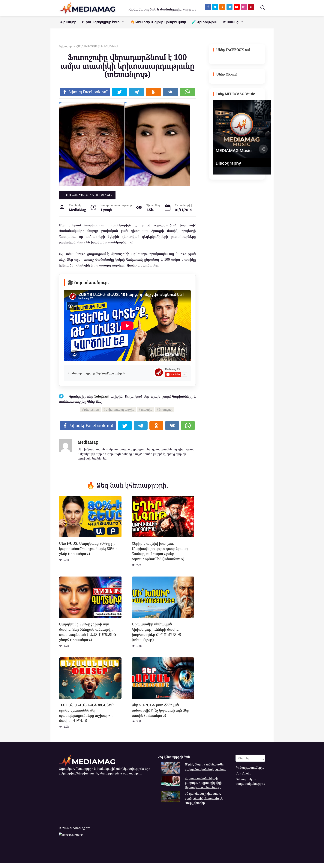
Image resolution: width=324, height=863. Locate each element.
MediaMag (88, 442)
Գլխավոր (68, 22)
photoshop (91, 409)
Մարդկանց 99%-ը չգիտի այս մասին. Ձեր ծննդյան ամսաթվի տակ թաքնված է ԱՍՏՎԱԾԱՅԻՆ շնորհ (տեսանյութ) (87, 631)
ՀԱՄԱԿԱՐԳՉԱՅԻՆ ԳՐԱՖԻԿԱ (87, 195)
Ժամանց (230, 22)
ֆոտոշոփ (165, 409)
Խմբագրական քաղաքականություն (250, 781)
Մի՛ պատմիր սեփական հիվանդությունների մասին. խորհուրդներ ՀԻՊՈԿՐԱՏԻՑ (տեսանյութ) (156, 631)
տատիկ (146, 409)
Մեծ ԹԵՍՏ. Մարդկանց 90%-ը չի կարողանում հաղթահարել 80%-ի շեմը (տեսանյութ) (88, 548)
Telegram (101, 396)
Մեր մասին (243, 773)
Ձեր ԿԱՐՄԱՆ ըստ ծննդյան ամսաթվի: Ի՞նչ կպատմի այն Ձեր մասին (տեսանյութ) (160, 710)
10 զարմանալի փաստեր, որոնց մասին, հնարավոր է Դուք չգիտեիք (204, 798)
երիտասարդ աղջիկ (120, 409)
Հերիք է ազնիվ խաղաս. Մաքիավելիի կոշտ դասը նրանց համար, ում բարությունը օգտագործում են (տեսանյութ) (160, 551)
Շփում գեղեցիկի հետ (101, 22)
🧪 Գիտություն (204, 22)
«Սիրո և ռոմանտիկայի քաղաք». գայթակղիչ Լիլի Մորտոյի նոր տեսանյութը (203, 782)
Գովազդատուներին (250, 767)
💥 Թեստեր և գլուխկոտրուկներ (158, 22)
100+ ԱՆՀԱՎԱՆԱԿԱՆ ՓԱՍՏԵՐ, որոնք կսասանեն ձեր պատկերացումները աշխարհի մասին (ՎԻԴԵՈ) (87, 712)
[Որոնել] (262, 758)
